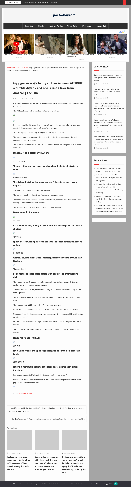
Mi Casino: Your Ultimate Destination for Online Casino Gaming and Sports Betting (109, 199)
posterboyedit (64, 15)
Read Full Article (25, 393)
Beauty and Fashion (55, 26)
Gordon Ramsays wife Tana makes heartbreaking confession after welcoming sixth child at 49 (47, 419)
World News (86, 26)
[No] (128, 484)
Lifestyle (41, 26)
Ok (116, 484)
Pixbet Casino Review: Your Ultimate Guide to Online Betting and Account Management (109, 178)
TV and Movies (72, 26)
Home (9, 67)
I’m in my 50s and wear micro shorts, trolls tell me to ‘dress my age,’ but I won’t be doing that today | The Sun (18, 463)
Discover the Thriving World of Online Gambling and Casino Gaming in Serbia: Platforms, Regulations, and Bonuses (110, 208)
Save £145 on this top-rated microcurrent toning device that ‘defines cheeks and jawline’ (108, 77)
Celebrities (29, 26)
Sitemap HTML (101, 26)
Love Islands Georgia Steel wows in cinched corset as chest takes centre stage (107, 91)
